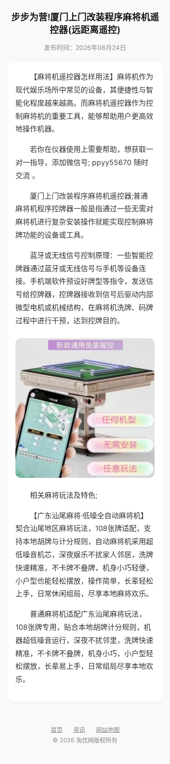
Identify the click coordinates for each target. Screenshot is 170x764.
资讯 (79, 729)
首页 (57, 729)
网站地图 (108, 729)
